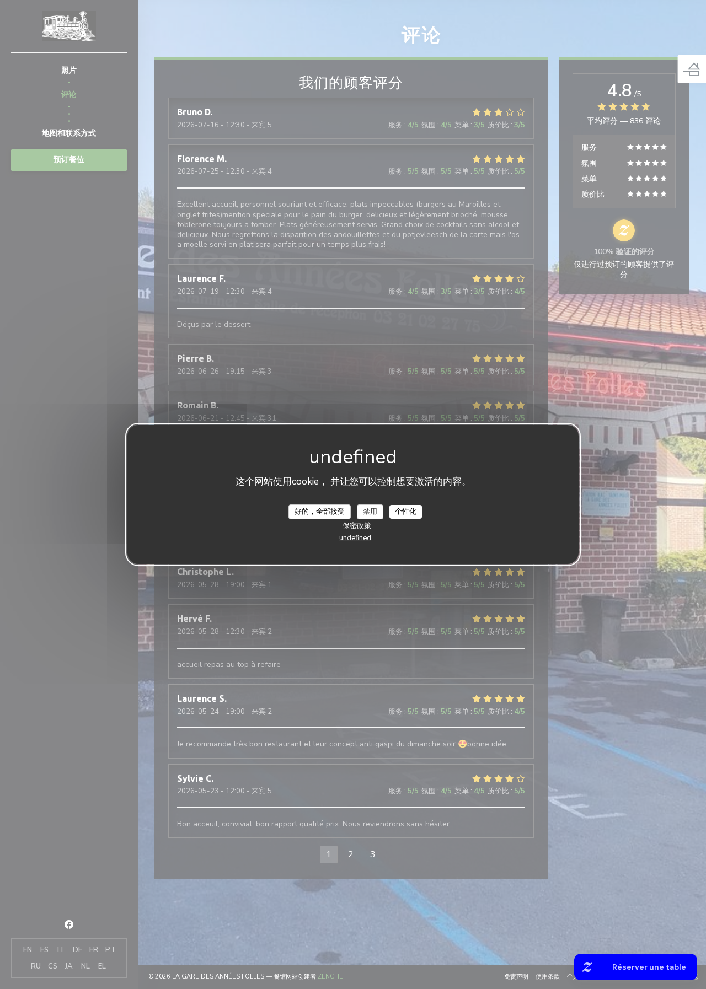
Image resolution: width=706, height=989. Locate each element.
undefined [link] (355, 538)
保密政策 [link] (357, 526)
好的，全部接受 (320, 511)
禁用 (370, 511)
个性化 (405, 511)
